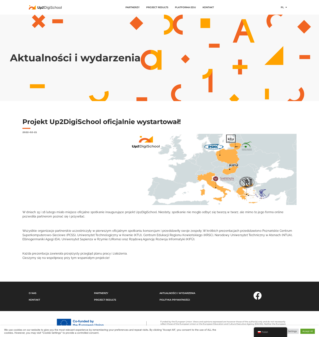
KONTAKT (208, 7)
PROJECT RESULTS (157, 7)
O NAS (32, 293)
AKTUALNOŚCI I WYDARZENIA (177, 293)
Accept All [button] (307, 331)
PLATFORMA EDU (185, 7)
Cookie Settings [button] (288, 331)
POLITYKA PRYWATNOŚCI (175, 299)
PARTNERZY (132, 7)
